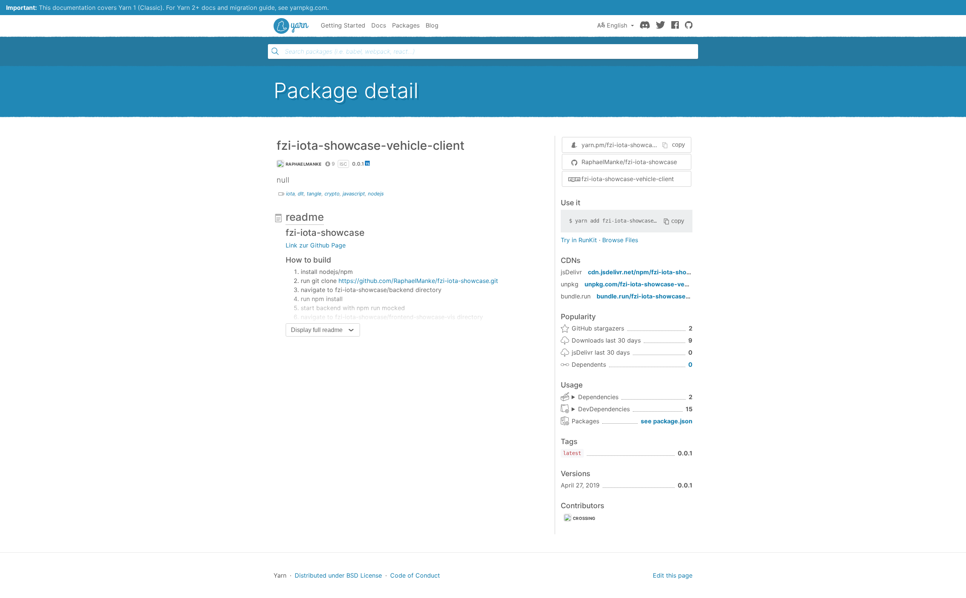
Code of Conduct (415, 575)
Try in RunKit (579, 240)
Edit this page (672, 575)
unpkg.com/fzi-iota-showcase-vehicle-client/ (652, 284)
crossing (584, 518)
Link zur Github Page (316, 245)
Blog (432, 25)
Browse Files (620, 240)
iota (290, 194)
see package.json (666, 421)
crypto (332, 194)
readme (305, 217)
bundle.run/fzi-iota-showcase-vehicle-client (663, 296)
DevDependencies (604, 409)
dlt (301, 194)
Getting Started (343, 25)
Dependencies (598, 397)
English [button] (617, 25)
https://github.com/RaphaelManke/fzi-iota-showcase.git (418, 280)
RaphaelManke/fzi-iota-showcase (629, 162)
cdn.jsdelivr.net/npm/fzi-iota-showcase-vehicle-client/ (669, 272)
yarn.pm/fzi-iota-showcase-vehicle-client (640, 145)
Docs (378, 25)
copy (678, 144)
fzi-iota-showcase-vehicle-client (627, 179)
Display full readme (317, 330)
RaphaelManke (304, 164)
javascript (354, 194)
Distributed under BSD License (338, 575)
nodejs (376, 194)
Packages (406, 25)
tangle (314, 194)
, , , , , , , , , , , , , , (601, 409)
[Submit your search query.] (275, 51)
